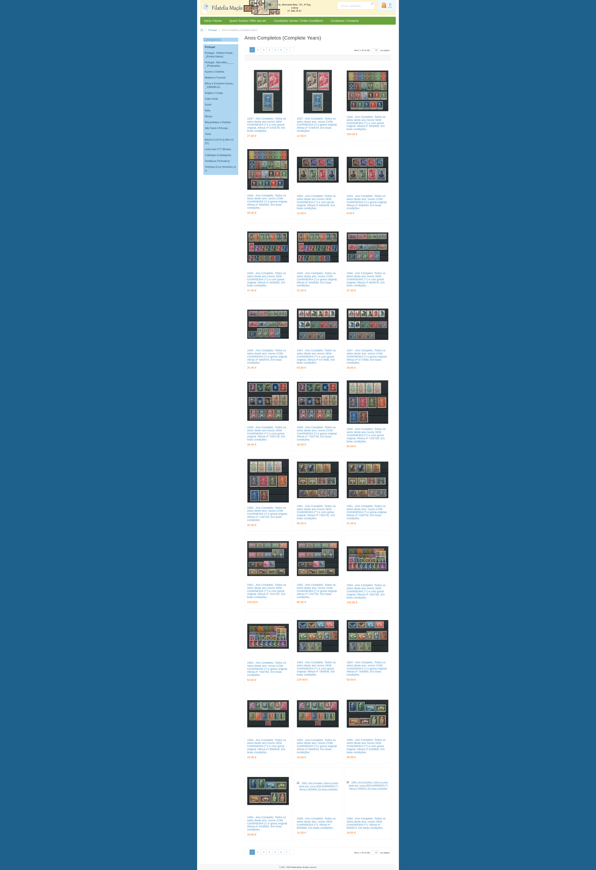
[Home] (224, 9)
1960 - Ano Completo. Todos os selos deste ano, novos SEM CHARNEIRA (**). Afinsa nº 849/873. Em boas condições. (366, 823)
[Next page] (292, 49)
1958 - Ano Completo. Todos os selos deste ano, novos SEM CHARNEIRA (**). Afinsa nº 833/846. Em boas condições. (316, 823)
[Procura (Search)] (372, 3)
